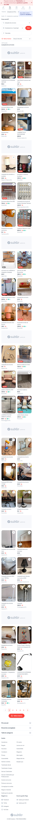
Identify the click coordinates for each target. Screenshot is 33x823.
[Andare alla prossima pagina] (27, 710)
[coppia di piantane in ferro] (8, 290)
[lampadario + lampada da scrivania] (8, 666)
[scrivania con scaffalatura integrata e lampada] (8, 264)
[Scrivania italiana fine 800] (8, 195)
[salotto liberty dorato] (24, 408)
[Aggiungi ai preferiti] (13, 63)
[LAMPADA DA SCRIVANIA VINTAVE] (8, 74)
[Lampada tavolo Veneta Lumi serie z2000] (24, 570)
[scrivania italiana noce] (8, 100)
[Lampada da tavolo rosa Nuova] (8, 316)
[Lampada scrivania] (8, 502)
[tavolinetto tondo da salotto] (24, 316)
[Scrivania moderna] (24, 382)
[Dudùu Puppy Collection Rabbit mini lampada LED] (24, 639)
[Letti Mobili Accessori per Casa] (24, 74)
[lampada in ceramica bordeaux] (24, 168)
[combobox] (16, 23)
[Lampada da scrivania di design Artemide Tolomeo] (24, 195)
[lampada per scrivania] (24, 100)
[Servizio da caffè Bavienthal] (24, 264)
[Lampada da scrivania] (8, 357)
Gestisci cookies (5, 761)
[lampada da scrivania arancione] (8, 222)
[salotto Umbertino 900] (8, 382)
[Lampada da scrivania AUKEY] (8, 597)
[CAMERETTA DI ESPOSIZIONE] (24, 126)
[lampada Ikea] (8, 126)
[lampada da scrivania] (24, 290)
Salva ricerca (7, 38)
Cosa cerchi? (5, 19)
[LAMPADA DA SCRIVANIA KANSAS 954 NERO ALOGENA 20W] (24, 666)
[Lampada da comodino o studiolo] (8, 168)
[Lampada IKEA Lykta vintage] (8, 476)
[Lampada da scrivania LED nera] (8, 543)
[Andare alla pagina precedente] (5, 710)
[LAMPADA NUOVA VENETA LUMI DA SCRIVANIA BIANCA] (8, 408)
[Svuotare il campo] (29, 23)
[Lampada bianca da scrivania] (24, 543)
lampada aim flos (11, 12)
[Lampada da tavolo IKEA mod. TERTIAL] (8, 570)
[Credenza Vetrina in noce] (24, 222)
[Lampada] (24, 597)
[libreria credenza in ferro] (24, 357)
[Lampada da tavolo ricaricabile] (8, 693)
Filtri (28, 28)
